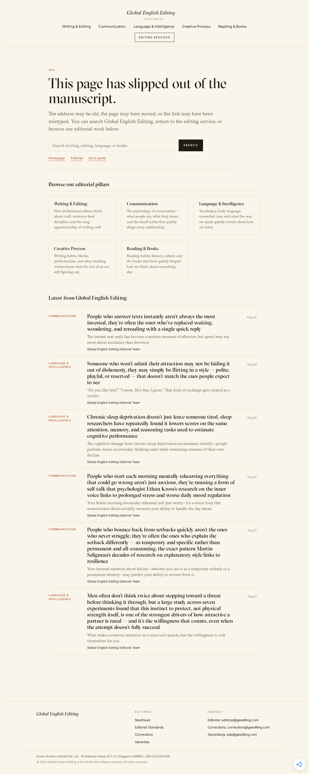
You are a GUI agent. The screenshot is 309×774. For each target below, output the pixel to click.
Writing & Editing (76, 26)
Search (190, 145)
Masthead (142, 720)
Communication (112, 26)
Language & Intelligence (153, 26)
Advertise (142, 742)
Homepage (57, 158)
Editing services (154, 37)
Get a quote (97, 158)
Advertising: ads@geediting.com (232, 734)
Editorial (77, 158)
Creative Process (196, 26)
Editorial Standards (149, 727)
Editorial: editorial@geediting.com (233, 720)
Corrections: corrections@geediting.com (239, 727)
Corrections (144, 734)
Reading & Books (232, 26)
